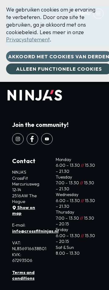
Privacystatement (28, 39)
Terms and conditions (23, 275)
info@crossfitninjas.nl (35, 231)
